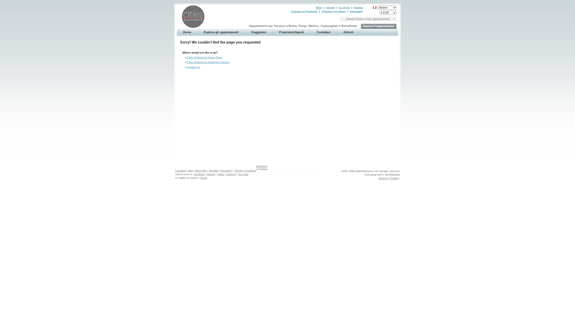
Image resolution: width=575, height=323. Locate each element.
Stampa (358, 7)
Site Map (213, 170)
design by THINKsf (388, 178)
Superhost (261, 166)
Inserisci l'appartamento (378, 26)
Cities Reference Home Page (204, 57)
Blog (190, 170)
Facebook (199, 174)
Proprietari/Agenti (291, 32)
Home (187, 32)
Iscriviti (330, 7)
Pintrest (211, 174)
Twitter (220, 174)
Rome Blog (201, 170)
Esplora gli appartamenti (221, 32)
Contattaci (324, 32)
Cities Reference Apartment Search (208, 62)
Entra (319, 7)
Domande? (356, 11)
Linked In (231, 174)
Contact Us (193, 67)
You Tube (243, 174)
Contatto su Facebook (304, 11)
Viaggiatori (258, 32)
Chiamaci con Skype (334, 11)
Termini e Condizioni (245, 170)
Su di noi (344, 7)
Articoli (348, 32)
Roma (203, 178)
